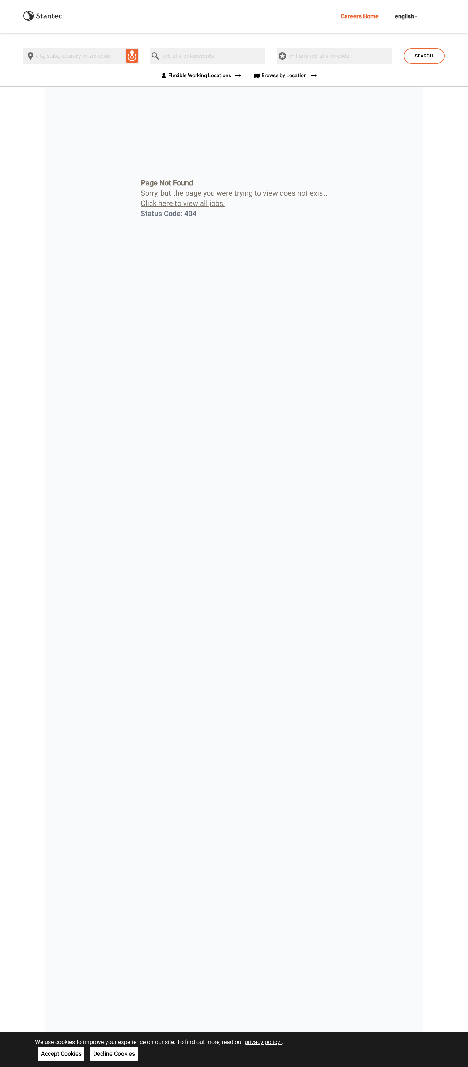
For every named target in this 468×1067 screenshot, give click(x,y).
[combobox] (81, 56)
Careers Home (360, 16)
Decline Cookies (114, 1053)
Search (424, 56)
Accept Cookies (61, 1053)
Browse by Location (284, 75)
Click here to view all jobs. (183, 203)
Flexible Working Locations (199, 75)
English (404, 16)
